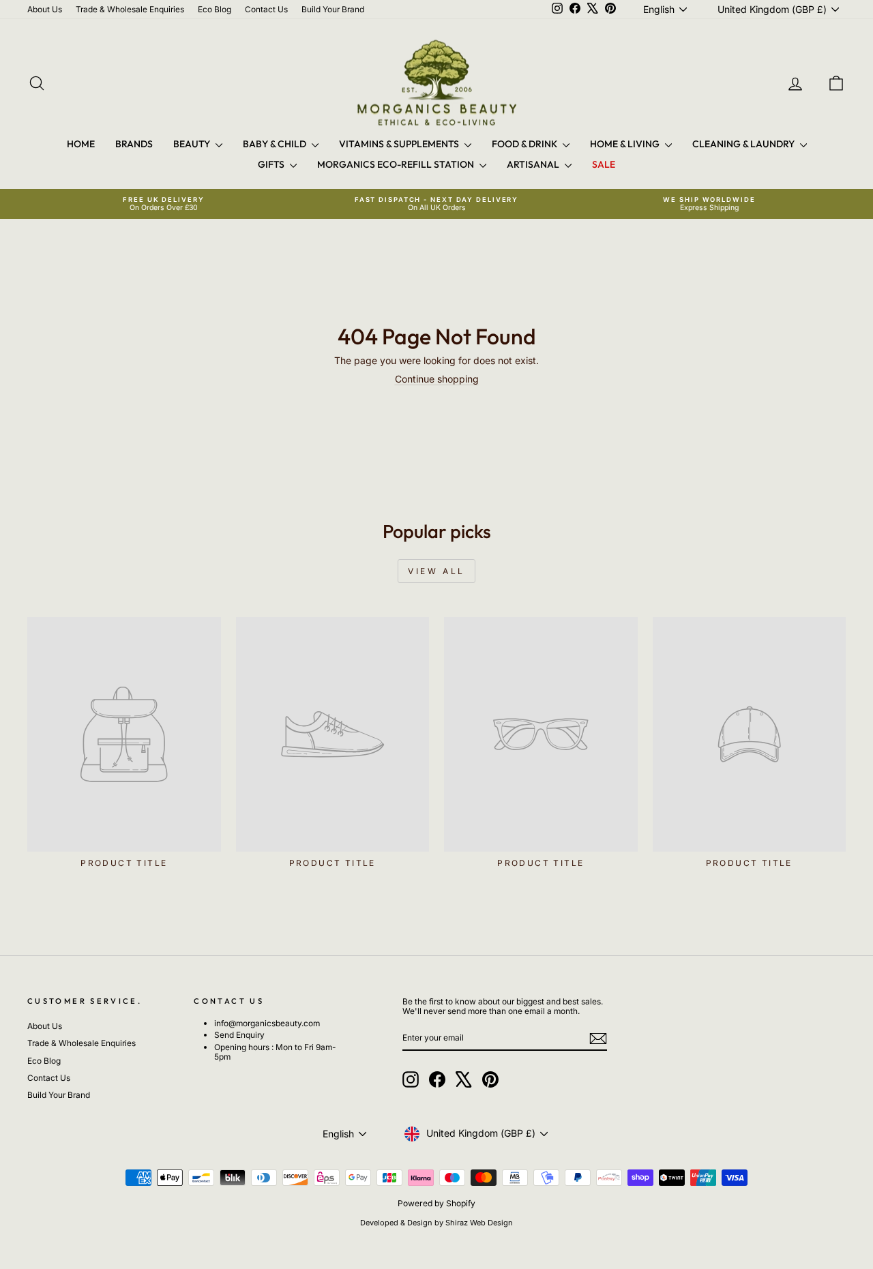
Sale (603, 164)
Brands (134, 144)
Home (81, 144)
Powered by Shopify (436, 1203)
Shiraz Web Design (479, 1222)
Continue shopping (437, 379)
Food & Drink (525, 144)
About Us (44, 9)
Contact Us (266, 9)
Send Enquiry (239, 1035)
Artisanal (534, 164)
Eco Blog (214, 9)
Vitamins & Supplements (400, 144)
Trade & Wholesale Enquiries (130, 9)
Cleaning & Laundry (744, 144)
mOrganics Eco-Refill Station (396, 164)
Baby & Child (275, 144)
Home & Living (626, 144)
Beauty (192, 144)
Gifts (272, 164)
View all (436, 571)
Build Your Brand (332, 9)
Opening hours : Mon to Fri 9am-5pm (275, 1052)
